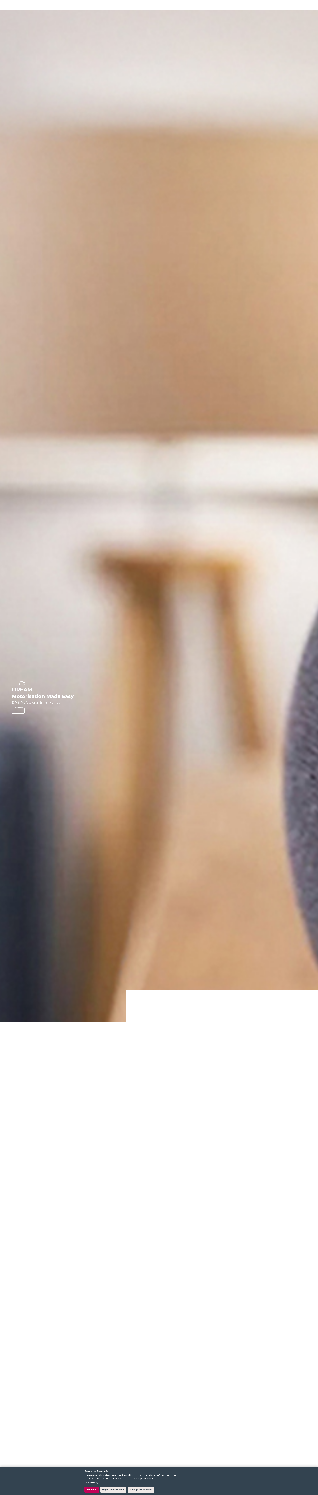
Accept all (91, 1489)
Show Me (19, 705)
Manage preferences (141, 1489)
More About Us (159, 1412)
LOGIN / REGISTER (291, 5)
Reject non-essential (113, 1489)
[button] (156, 1382)
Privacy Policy (91, 1483)
